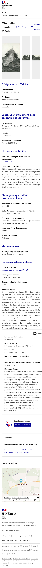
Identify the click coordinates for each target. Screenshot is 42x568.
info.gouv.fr (6, 536)
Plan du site (12, 554)
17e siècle (5, 161)
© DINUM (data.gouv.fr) (19, 498)
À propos (34, 546)
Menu (39, 3)
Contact (25, 546)
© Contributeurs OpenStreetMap (24, 500)
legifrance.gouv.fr (8, 540)
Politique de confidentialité (21, 559)
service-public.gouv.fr (22, 536)
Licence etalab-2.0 (25, 563)
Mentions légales (7, 559)
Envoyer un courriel (22, 425)
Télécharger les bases (10, 550)
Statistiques (24, 550)
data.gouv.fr (23, 540)
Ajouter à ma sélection (37, 27)
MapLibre (6, 498)
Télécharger (22, 27)
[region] (21, 485)
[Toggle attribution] (38, 497)
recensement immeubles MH (13, 270)
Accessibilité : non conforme (10, 546)
